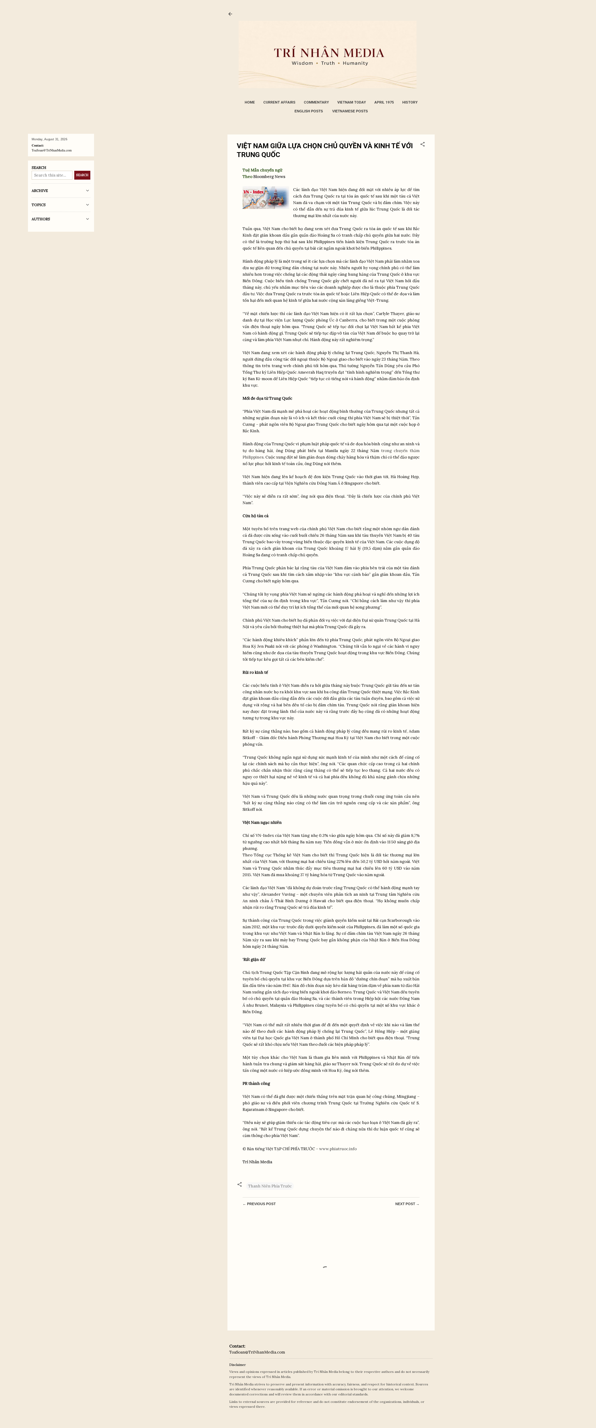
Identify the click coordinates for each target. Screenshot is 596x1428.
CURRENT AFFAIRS (279, 102)
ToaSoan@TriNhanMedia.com (257, 1352)
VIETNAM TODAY (351, 102)
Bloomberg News (269, 176)
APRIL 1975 (384, 102)
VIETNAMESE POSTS (350, 111)
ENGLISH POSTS (309, 111)
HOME (250, 102)
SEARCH (82, 175)
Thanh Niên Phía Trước (270, 1186)
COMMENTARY (316, 102)
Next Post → (407, 1204)
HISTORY (410, 102)
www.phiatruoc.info (338, 1148)
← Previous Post (259, 1204)
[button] (422, 144)
